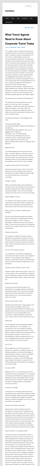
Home (7, 18)
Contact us (24, 18)
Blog (18, 18)
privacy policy (9, 22)
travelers (9, 10)
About (12, 18)
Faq (31, 18)
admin (23, 47)
